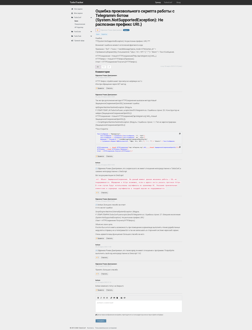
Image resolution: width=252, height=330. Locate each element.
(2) (96, 168)
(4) (96, 250)
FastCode (77, 32)
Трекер (158, 2)
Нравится (100, 88)
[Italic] (101, 297)
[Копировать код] (180, 133)
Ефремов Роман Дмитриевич (111, 30)
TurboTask (77, 36)
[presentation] (139, 303)
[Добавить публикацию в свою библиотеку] (97, 30)
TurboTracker (76, 2)
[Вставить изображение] (114, 297)
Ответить (109, 88)
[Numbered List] (106, 297)
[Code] (124, 297)
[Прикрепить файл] (117, 297)
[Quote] (121, 297)
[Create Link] (111, 297)
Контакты (90, 328)
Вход (179, 2)
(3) (96, 205)
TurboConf (168, 2)
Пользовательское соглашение (106, 328)
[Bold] (98, 297)
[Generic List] (103, 297)
